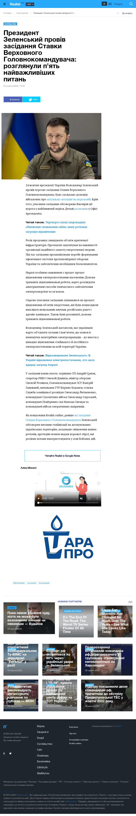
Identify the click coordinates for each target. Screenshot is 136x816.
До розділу (127, 13)
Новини (11, 608)
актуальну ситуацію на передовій (69, 199)
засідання (31, 583)
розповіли (81, 209)
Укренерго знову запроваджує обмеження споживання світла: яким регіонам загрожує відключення (56, 227)
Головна (7, 13)
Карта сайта (9, 792)
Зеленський (43, 583)
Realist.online (22, 795)
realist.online (71, 801)
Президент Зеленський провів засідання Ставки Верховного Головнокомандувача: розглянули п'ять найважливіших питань (54, 13)
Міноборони (19, 583)
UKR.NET (117, 726)
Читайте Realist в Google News (62, 455)
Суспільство (22, 13)
